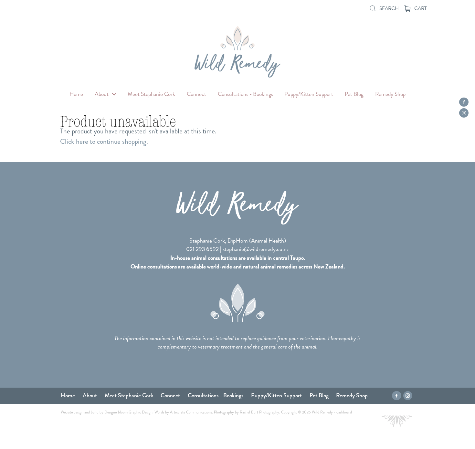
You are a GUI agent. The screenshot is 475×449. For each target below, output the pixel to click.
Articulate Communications (191, 412)
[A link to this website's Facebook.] (464, 102)
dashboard (344, 412)
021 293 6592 (202, 249)
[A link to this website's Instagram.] (464, 113)
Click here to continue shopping (103, 141)
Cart (420, 8)
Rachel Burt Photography (259, 412)
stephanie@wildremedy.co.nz (256, 249)
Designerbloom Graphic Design (128, 412)
